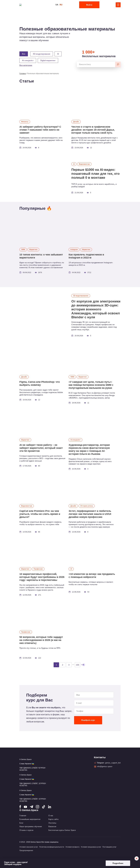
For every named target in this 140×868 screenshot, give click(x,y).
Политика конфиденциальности (51, 847)
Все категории (25, 65)
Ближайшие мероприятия (29, 819)
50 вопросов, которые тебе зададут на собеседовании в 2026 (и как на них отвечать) (41, 640)
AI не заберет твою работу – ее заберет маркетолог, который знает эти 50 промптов (41, 448)
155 (77, 665)
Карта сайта (53, 819)
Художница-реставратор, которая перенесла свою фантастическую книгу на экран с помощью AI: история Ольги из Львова (89, 449)
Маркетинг (33, 250)
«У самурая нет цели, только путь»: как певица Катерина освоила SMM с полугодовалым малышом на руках (91, 385)
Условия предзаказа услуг (91, 847)
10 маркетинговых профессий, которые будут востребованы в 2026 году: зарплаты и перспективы (41, 577)
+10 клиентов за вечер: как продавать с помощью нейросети (92, 575)
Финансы (24, 122)
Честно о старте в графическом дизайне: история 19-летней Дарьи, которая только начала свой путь (93, 129)
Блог (21, 823)
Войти (89, 5)
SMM (23, 250)
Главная (22, 816)
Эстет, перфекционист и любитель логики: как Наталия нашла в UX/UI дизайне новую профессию (90, 514)
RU (61, 5)
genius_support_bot (113, 763)
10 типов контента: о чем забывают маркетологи (41, 256)
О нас (50, 816)
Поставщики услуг (109, 847)
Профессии (38, 569)
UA (57, 5)
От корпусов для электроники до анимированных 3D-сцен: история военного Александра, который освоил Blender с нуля (95, 309)
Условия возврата (72, 847)
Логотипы (52, 823)
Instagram (74, 250)
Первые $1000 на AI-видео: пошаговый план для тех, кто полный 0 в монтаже (95, 173)
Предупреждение (26, 850)
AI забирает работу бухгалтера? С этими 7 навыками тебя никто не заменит (40, 129)
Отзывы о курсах (26, 830)
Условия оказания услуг (28, 847)
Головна (22, 74)
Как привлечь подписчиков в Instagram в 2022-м (86, 256)
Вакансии (52, 826)
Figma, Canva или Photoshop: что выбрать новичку (39, 383)
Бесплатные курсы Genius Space (62, 830)
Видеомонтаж (84, 164)
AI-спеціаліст (75, 440)
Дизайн (76, 122)
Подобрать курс (88, 720)
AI (74, 164)
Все (23, 54)
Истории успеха (86, 506)
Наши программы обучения (30, 826)
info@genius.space (104, 766)
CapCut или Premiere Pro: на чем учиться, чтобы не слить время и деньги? (39, 514)
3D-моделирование (80, 296)
